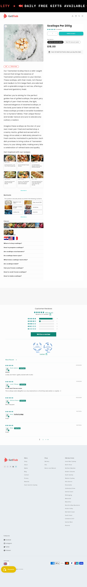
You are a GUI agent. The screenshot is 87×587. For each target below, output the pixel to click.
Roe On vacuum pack (55, 42)
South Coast (68, 515)
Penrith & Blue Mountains (72, 505)
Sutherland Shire (70, 488)
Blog (25, 471)
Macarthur (68, 502)
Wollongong (68, 495)
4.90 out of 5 (49, 312)
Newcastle (68, 498)
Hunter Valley (69, 508)
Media (26, 468)
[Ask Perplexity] (16, 466)
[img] (9, 365)
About (26, 464)
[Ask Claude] (5, 466)
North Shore (68, 464)
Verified (42, 354)
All (6, 66)
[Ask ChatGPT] (13, 466)
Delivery (47, 461)
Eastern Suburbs (70, 471)
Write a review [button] (43, 334)
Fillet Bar (14, 66)
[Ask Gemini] (7, 466)
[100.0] (37, 347)
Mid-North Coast (70, 512)
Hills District (68, 481)
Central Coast (69, 491)
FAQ (46, 464)
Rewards (26, 481)
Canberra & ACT (69, 518)
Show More (24, 190)
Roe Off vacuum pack (72, 42)
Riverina (67, 525)
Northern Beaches (70, 468)
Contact (26, 475)
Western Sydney (70, 478)
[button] (76, 16)
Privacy (26, 478)
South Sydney (69, 475)
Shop (25, 461)
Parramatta (68, 485)
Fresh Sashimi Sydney (30, 485)
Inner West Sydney (70, 461)
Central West (69, 522)
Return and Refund (50, 468)
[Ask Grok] (10, 466)
